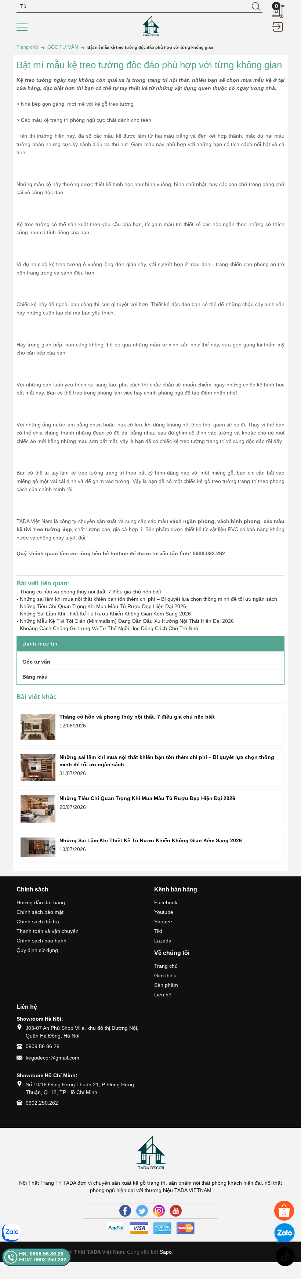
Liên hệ (162, 995)
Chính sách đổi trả (38, 921)
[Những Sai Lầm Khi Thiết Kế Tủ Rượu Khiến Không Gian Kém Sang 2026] (38, 847)
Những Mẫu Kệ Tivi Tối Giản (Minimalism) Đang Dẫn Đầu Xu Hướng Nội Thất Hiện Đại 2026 (127, 621)
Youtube (163, 912)
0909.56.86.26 (42, 1046)
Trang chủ (166, 966)
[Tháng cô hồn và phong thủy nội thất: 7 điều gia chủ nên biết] (38, 727)
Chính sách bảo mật (40, 912)
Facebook (165, 902)
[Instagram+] (159, 1210)
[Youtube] (176, 1210)
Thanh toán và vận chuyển (48, 931)
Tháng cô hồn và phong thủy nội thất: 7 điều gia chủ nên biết (90, 592)
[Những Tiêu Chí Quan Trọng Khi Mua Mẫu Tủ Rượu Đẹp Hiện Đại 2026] (38, 809)
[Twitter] (142, 1210)
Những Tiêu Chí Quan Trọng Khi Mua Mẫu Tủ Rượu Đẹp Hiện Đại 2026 (103, 606)
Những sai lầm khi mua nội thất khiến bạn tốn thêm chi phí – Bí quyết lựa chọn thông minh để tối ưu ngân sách (148, 599)
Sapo (166, 1252)
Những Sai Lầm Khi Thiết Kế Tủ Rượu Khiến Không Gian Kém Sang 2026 (105, 614)
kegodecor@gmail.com (52, 1058)
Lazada (162, 941)
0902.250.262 (42, 1103)
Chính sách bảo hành (41, 941)
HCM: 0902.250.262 (42, 1259)
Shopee (163, 921)
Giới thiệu (165, 975)
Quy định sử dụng (37, 950)
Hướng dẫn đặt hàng (41, 902)
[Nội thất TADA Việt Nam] (150, 26)
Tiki (158, 931)
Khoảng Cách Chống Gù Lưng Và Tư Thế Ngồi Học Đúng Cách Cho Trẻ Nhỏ (109, 628)
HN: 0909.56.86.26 (41, 1254)
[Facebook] (125, 1210)
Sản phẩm (166, 985)
